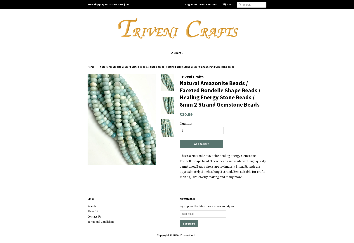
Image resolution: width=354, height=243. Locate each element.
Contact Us (94, 216)
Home (91, 66)
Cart (230, 4)
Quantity (186, 123)
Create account (208, 4)
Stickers (176, 53)
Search (92, 206)
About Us (93, 211)
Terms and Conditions (101, 221)
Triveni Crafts (188, 235)
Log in (189, 4)
